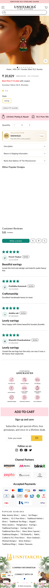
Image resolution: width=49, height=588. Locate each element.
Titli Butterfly (26, 534)
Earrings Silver (26, 528)
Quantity (6, 125)
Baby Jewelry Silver (10, 515)
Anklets (5, 518)
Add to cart (12, 211)
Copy (41, 136)
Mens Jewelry (8, 525)
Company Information (24, 567)
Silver (4, 521)
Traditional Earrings (10, 528)
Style (4, 96)
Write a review (16, 241)
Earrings (32, 525)
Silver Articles (24, 541)
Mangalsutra (21, 525)
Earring (7, 101)
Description (8, 146)
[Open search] (33, 241)
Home (9, 69)
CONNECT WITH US (24, 574)
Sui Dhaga (32, 515)
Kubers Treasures (25, 544)
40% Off (16, 69)
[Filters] (38, 241)
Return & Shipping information (16, 153)
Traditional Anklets (35, 518)
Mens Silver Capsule (30, 531)
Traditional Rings (9, 544)
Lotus (23, 515)
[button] (3, 90)
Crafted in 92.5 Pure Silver (13, 537)
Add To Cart (24, 412)
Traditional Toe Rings (18, 521)
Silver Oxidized (33, 537)
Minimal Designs (9, 541)
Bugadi (32, 521)
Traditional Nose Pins (11, 531)
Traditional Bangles (10, 534)
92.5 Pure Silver (17, 518)
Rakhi (36, 534)
